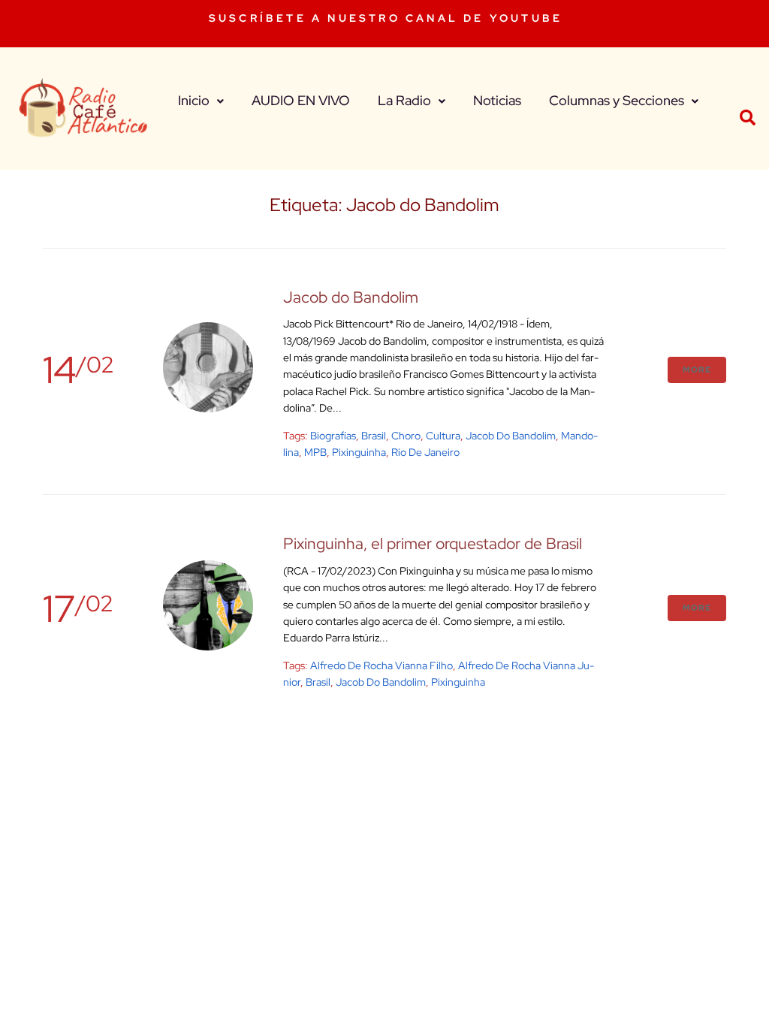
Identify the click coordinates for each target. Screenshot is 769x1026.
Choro (406, 435)
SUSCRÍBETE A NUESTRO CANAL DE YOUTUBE (385, 18)
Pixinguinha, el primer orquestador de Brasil (432, 543)
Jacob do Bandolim (350, 297)
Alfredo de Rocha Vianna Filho (381, 665)
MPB (315, 452)
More (697, 369)
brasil (373, 435)
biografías (333, 435)
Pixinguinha (359, 452)
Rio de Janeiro (425, 452)
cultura (443, 435)
